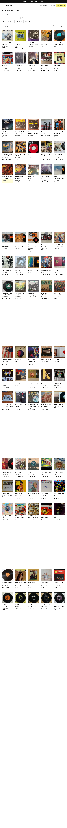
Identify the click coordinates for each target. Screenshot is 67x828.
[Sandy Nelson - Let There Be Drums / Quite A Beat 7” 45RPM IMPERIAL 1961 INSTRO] (33, 597)
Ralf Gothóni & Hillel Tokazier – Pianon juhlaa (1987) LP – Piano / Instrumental (7, 383)
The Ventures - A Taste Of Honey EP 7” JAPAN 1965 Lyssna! (59, 583)
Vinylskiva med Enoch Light (7, 516)
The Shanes (31, 154)
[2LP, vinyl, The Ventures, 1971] (20, 58)
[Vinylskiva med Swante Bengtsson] (46, 575)
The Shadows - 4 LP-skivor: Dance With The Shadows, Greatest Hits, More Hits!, (46, 155)
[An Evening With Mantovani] (20, 169)
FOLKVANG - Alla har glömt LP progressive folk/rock (33, 516)
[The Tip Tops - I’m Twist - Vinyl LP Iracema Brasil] (20, 463)
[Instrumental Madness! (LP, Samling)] (59, 286)
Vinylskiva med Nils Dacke (7, 583)
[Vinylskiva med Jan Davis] (59, 508)
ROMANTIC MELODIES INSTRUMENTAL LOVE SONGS (32, 177)
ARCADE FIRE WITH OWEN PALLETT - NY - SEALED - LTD (59, 360)
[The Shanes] (33, 147)
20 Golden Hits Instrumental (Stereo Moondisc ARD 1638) (46, 472)
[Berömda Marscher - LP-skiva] (20, 397)
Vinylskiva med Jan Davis (59, 516)
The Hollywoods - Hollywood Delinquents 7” (45, 245)
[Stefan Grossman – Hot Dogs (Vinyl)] (7, 261)
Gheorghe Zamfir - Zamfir (33, 66)
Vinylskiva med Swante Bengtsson (46, 583)
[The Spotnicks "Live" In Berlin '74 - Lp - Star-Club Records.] (20, 124)
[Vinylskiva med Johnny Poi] (20, 486)
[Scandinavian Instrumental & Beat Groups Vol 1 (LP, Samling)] (20, 35)
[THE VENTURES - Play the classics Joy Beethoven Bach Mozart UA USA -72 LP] (7, 486)
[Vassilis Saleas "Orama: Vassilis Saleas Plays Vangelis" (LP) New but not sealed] (33, 352)
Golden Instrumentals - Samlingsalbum (7, 360)
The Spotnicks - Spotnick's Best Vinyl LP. (46, 270)
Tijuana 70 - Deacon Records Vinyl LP (59, 43)
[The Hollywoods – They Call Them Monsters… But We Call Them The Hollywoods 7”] (33, 237)
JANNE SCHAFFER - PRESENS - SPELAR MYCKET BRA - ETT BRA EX (33, 270)
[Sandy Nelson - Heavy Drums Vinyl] (33, 375)
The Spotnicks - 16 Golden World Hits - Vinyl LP (33, 405)
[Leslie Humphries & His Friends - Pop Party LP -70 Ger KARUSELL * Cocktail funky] (7, 169)
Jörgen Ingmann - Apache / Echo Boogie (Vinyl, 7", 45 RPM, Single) (59, 155)
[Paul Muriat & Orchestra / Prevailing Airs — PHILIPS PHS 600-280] (46, 35)
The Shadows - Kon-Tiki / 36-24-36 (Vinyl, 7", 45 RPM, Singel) (7, 294)
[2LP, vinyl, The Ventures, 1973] (7, 58)
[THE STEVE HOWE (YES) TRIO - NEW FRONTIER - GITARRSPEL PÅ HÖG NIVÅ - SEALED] (59, 397)
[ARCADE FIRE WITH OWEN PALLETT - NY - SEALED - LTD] (59, 352)
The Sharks (44, 131)
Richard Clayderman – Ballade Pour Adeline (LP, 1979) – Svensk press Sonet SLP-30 (20, 383)
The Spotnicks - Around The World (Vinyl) (45, 66)
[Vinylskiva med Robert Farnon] (46, 508)
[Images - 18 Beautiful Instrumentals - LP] (46, 352)
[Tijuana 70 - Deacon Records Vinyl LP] (59, 35)
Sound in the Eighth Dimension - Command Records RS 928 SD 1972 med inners (20, 360)
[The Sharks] (46, 124)
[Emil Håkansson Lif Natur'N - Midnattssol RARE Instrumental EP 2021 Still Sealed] (20, 286)
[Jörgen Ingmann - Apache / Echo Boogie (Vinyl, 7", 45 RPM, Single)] (59, 147)
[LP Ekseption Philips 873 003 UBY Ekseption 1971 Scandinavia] (59, 375)
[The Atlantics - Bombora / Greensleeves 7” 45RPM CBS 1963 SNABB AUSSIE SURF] (7, 597)
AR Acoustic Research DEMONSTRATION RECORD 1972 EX (58, 66)
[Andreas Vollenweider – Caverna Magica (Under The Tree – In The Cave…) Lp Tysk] (20, 237)
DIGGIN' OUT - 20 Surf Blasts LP (45, 294)
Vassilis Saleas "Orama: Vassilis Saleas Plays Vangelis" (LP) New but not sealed (33, 360)
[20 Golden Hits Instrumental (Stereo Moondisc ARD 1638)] (46, 463)
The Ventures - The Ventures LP (59, 132)
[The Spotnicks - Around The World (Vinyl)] (46, 58)
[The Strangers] (33, 286)
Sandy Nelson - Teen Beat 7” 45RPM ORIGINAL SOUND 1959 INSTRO (46, 605)
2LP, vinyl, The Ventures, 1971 (19, 66)
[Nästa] (40, 615)
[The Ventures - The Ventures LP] (59, 124)
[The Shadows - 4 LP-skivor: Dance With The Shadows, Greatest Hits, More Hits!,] (46, 147)
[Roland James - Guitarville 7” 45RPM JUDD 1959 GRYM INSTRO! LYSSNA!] (59, 597)
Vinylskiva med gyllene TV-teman (58, 471)
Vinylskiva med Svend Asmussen (7, 43)
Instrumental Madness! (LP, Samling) (57, 294)
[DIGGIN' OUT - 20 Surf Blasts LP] (46, 286)
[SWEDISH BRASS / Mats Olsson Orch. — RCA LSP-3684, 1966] (59, 237)
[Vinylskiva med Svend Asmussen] (7, 35)
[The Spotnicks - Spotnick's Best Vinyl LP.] (46, 261)
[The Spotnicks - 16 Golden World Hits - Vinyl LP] (33, 397)
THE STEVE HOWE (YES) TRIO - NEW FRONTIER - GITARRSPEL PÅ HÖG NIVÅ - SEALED (59, 405)
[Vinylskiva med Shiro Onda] (33, 486)
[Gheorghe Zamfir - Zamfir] (33, 58)
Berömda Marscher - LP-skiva (20, 405)
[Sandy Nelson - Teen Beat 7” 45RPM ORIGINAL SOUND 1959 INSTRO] (46, 597)
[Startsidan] (9, 5)
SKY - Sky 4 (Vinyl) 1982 (46, 177)
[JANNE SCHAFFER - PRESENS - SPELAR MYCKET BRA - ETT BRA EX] (33, 261)
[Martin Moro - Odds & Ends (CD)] (20, 261)
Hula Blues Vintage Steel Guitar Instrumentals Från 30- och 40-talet (46, 405)
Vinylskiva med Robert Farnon (44, 516)
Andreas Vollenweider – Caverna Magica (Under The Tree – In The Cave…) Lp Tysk (20, 245)
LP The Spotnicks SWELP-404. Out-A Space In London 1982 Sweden (7, 405)
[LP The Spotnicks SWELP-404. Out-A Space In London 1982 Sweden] (7, 397)
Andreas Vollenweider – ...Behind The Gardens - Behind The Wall (6, 245)
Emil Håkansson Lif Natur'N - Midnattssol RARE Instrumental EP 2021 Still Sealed (20, 294)
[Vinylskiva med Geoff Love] (59, 486)
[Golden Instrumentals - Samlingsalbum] (7, 352)
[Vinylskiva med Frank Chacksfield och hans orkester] (20, 575)
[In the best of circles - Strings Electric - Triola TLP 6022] (46, 375)
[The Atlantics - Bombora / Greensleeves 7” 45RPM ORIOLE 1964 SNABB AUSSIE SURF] (20, 597)
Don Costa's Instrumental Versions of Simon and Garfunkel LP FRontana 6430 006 (33, 43)
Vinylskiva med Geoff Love (59, 494)
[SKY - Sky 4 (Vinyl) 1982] (46, 169)
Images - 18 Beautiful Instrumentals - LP (46, 360)
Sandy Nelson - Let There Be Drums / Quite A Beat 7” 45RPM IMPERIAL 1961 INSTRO (33, 605)
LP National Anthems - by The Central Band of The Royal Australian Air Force (20, 516)
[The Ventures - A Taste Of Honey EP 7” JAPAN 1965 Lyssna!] (59, 575)
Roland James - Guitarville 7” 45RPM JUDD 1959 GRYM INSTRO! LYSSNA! (59, 605)
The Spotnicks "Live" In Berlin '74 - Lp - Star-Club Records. (20, 132)
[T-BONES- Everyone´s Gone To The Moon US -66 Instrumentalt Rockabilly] (7, 124)
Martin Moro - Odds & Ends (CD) (20, 269)
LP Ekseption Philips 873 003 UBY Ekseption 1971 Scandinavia (59, 383)
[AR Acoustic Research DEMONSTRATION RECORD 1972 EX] (59, 58)
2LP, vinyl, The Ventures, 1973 (6, 66)
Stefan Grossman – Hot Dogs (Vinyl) (7, 269)
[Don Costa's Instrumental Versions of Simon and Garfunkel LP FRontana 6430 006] (33, 35)
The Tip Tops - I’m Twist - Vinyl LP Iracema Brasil (20, 472)
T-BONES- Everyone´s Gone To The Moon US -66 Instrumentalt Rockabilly (7, 132)
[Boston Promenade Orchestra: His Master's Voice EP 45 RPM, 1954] (33, 463)
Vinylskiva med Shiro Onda (33, 494)
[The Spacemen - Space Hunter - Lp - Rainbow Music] (33, 124)
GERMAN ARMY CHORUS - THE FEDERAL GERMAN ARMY (58, 270)
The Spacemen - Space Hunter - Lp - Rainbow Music (33, 132)
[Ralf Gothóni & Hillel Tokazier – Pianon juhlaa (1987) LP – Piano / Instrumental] (7, 375)
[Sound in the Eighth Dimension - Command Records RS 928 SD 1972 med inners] (20, 352)
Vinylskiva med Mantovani (44, 494)
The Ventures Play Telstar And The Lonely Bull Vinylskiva (7, 155)
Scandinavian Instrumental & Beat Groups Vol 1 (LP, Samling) (20, 43)
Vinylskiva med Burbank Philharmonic (33, 583)
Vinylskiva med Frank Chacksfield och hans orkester (20, 583)
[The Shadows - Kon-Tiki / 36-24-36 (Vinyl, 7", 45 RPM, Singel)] (7, 286)
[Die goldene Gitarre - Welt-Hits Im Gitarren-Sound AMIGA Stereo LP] (20, 147)
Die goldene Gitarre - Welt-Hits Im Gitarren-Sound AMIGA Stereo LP (20, 155)
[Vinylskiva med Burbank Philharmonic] (33, 575)
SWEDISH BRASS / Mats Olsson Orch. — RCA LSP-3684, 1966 (59, 245)
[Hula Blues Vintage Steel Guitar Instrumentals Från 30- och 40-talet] (46, 397)
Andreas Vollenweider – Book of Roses (7, 472)
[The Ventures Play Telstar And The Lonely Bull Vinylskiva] (7, 147)
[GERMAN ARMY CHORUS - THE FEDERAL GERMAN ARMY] (59, 261)
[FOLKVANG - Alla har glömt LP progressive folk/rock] (33, 508)
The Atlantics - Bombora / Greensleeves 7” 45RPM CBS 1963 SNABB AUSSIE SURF (7, 605)
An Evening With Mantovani (19, 177)
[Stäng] (65, 1)
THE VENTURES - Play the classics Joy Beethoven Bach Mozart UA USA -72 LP (7, 494)
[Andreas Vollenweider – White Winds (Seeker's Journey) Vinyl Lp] (59, 169)
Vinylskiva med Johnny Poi (19, 494)
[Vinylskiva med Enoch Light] (7, 508)
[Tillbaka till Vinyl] (2, 14)
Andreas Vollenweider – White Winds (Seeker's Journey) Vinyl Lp (59, 177)
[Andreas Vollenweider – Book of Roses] (7, 463)
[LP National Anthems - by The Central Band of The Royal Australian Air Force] (20, 508)
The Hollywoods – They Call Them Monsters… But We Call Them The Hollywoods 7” (33, 245)
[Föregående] (26, 615)
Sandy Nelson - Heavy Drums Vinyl (33, 382)
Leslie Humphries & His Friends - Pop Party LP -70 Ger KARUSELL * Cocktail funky (7, 177)
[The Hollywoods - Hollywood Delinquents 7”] (46, 237)
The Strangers (32, 293)
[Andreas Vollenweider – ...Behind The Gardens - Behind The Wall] (7, 237)
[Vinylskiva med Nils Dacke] (7, 575)
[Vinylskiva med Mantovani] (46, 486)
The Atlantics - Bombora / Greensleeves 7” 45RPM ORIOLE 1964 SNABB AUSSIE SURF (20, 605)
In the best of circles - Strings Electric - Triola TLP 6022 (46, 383)
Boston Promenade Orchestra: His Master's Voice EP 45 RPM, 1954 (33, 472)
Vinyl (5, 14)
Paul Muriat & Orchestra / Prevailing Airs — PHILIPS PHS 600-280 (45, 43)
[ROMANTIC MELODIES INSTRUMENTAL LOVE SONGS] (33, 169)
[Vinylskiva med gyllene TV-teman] (59, 463)
